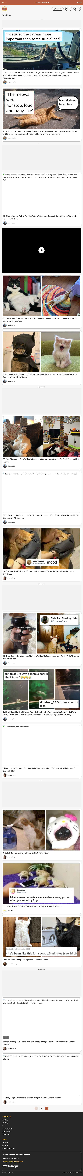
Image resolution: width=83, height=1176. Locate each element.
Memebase (5, 1126)
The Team (5, 1142)
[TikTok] (75, 9)
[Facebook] (70, 9)
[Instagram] (66, 9)
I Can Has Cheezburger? (42, 2)
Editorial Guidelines (8, 1148)
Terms (63, 1172)
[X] (79, 9)
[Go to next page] (46, 1108)
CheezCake (5, 1134)
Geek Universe (6, 1132)
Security (72, 1172)
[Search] (6, 2)
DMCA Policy (78, 1172)
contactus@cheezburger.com (13, 1162)
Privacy (67, 1172)
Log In (79, 2)
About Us (5, 1145)
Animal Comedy (7, 1129)
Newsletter (58, 9)
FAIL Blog (5, 1123)
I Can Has (5, 1120)
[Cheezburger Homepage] (41, 1166)
